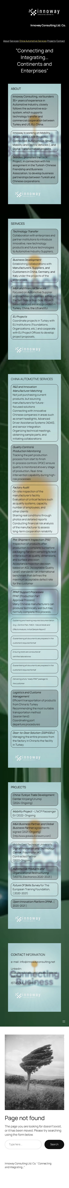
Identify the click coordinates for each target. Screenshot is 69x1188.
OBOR (44, 157)
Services (14, 40)
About (6, 40)
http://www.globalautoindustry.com (32, 835)
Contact (60, 40)
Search (54, 1144)
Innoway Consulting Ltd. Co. (48, 25)
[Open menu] (64, 1021)
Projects (51, 40)
